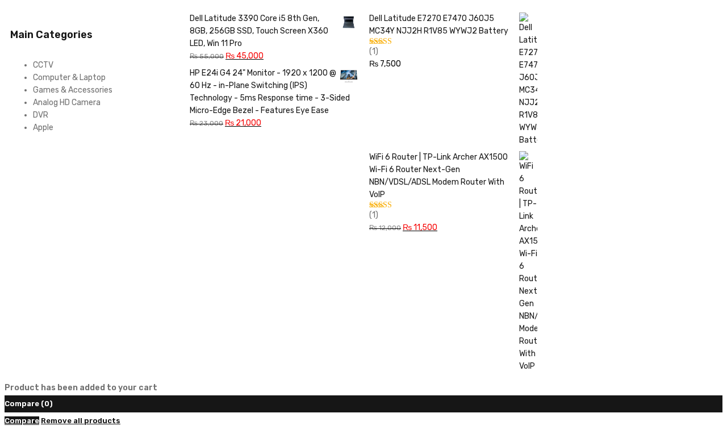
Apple (43, 127)
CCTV (43, 65)
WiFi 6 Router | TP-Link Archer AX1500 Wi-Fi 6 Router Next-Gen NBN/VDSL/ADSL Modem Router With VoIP (438, 175)
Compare (22, 420)
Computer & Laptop (69, 77)
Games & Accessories (72, 90)
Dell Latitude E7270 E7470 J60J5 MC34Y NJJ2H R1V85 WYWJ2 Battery (438, 25)
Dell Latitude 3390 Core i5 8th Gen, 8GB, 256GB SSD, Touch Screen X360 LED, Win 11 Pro (259, 31)
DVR (40, 115)
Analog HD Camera (67, 102)
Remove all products (80, 420)
